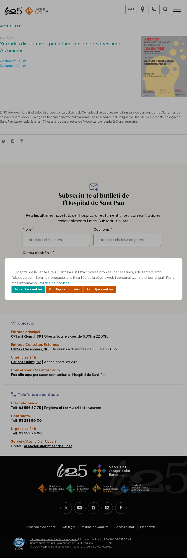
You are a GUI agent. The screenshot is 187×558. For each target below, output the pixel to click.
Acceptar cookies (28, 289)
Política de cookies (54, 283)
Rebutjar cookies (99, 289)
